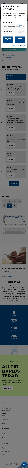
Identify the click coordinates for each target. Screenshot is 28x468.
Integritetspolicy (16, 45)
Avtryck (23, 45)
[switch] (20, 26)
